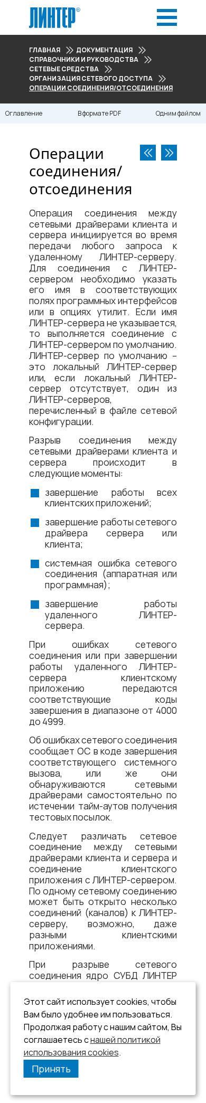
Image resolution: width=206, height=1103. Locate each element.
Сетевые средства (64, 68)
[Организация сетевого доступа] (148, 153)
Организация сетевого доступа (91, 78)
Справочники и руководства (83, 59)
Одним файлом (178, 113)
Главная (44, 49)
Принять (51, 1068)
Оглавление (23, 113)
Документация (104, 49)
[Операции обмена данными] (169, 153)
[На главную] (54, 10)
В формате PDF (99, 113)
